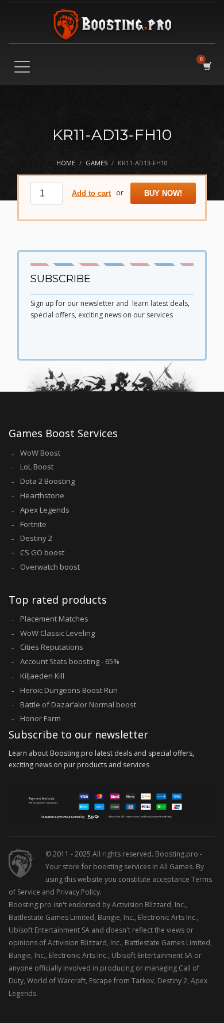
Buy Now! (163, 193)
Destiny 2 (36, 538)
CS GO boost (42, 552)
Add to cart (91, 193)
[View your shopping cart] (206, 65)
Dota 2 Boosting (47, 481)
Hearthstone (42, 495)
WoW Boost (40, 453)
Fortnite (33, 524)
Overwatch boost (50, 567)
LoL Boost (36, 466)
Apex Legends (44, 510)
